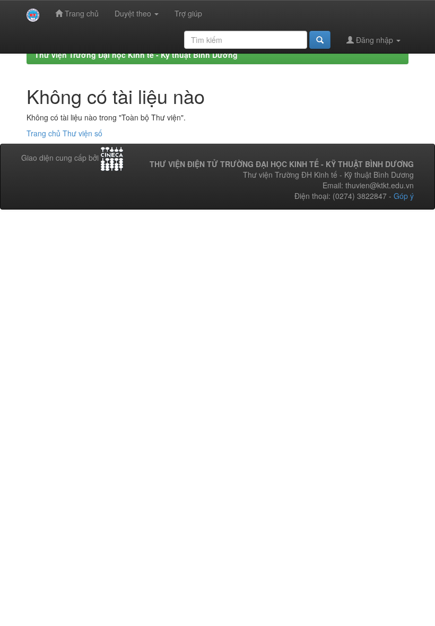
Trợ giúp (188, 13)
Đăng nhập (374, 39)
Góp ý (404, 195)
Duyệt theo (134, 13)
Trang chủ (81, 13)
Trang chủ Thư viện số (64, 133)
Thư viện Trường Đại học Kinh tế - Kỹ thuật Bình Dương (136, 54)
